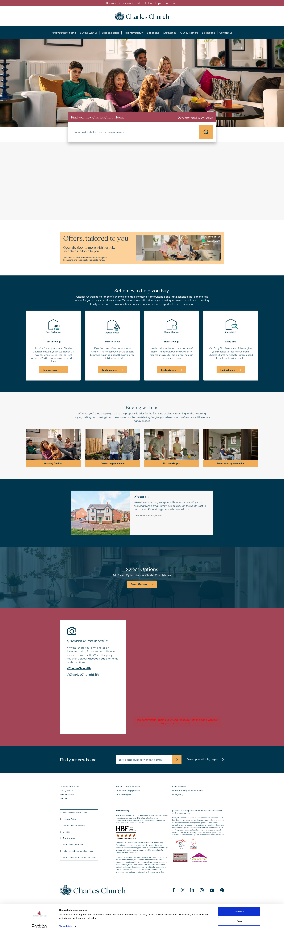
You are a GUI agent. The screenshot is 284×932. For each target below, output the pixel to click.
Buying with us (88, 32)
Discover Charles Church (148, 515)
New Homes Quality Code (75, 812)
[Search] (206, 132)
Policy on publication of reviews (78, 851)
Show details (65, 926)
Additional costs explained (128, 786)
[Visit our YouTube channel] (211, 890)
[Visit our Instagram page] (202, 890)
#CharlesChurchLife (79, 668)
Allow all (239, 911)
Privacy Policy (69, 819)
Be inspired (208, 32)
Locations (153, 32)
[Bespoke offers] (142, 247)
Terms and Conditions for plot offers (79, 857)
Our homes (169, 32)
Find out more (50, 370)
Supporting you (123, 794)
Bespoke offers (110, 32)
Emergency (177, 794)
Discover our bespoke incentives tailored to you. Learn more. (142, 3)
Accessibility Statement (74, 825)
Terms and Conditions (73, 844)
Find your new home (64, 32)
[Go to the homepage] (142, 16)
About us (64, 798)
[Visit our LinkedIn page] (192, 890)
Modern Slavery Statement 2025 (187, 790)
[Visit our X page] (183, 890)
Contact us (225, 32)
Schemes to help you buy (128, 790)
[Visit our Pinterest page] (222, 890)
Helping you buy (133, 32)
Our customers (189, 32)
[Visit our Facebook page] (173, 890)
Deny (239, 921)
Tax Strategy (69, 838)
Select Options (139, 584)
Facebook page (97, 658)
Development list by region (195, 117)
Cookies (66, 831)
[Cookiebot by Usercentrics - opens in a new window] (39, 926)
